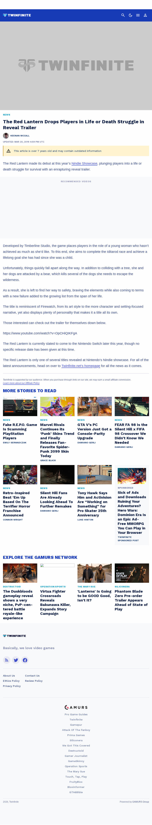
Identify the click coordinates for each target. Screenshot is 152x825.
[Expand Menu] (138, 15)
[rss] (6, 660)
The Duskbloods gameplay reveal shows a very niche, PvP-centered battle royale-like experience (18, 604)
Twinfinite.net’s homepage (81, 366)
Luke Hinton (85, 519)
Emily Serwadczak (14, 442)
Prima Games (76, 735)
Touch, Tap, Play (76, 776)
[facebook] (25, 660)
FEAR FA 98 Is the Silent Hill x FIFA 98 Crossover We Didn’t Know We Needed (131, 433)
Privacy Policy (12, 686)
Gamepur (76, 724)
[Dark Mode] (130, 15)
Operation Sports (76, 766)
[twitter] (16, 660)
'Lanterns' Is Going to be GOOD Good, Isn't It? (94, 595)
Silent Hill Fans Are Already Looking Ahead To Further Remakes (56, 499)
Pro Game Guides (76, 714)
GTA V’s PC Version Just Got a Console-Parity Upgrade (94, 431)
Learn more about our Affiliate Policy (21, 383)
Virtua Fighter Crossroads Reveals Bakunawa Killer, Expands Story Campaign (55, 602)
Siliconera (76, 740)
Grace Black (48, 460)
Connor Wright (13, 519)
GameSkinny (76, 761)
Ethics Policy (11, 680)
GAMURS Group (140, 802)
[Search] (123, 15)
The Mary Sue (76, 771)
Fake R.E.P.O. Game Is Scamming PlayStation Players (20, 431)
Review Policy (33, 680)
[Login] (145, 15)
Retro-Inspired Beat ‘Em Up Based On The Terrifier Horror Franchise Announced (16, 504)
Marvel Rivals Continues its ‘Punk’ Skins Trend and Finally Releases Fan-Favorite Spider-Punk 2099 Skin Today (57, 440)
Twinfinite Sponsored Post (128, 539)
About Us (9, 675)
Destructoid (76, 750)
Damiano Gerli (86, 442)
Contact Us (32, 675)
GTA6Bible (76, 792)
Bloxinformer (76, 787)
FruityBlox (76, 781)
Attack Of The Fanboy (76, 729)
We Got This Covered (76, 745)
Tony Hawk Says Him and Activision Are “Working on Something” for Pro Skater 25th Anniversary (94, 504)
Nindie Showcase (84, 163)
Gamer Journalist (76, 755)
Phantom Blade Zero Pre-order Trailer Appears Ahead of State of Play (131, 600)
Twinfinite (76, 719)
